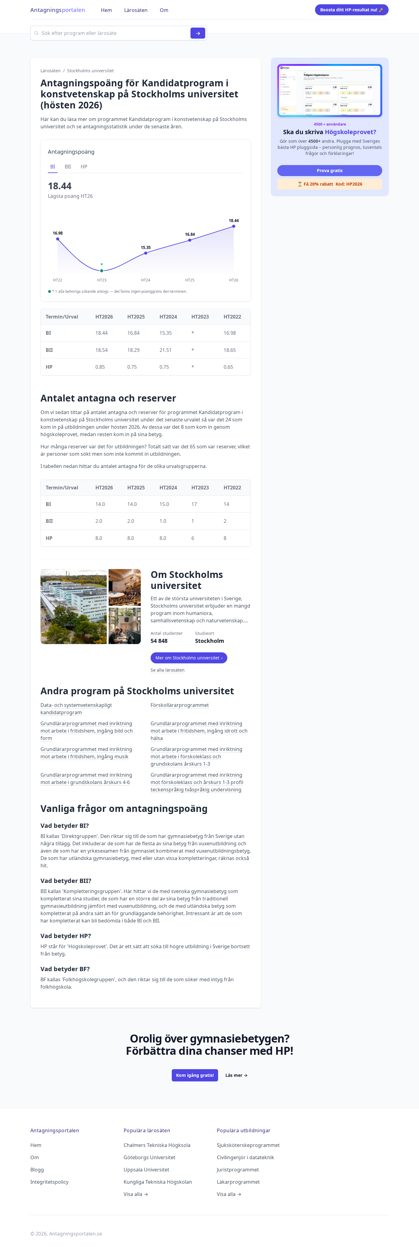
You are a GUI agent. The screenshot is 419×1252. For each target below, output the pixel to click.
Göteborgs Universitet (149, 1157)
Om (34, 1157)
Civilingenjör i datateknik (245, 1157)
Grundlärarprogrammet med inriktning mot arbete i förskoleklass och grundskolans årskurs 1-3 (196, 756)
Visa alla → (136, 1194)
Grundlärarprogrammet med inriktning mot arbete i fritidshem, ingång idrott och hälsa (199, 730)
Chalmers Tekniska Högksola (157, 1145)
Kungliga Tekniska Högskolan (158, 1181)
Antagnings (57, 9)
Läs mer (236, 1075)
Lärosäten (50, 71)
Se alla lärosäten (168, 670)
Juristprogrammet (238, 1169)
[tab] (52, 167)
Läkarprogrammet (238, 1181)
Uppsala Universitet (146, 1169)
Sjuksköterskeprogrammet (248, 1145)
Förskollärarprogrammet (180, 705)
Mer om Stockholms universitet (189, 658)
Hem (35, 1145)
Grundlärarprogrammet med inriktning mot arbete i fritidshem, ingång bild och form (86, 730)
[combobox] (118, 33)
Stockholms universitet (90, 71)
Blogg (37, 1169)
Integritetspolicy (49, 1181)
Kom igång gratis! (195, 1075)
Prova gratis (330, 170)
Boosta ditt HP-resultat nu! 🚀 (352, 10)
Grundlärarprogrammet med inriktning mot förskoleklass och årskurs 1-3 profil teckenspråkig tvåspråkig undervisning (197, 782)
